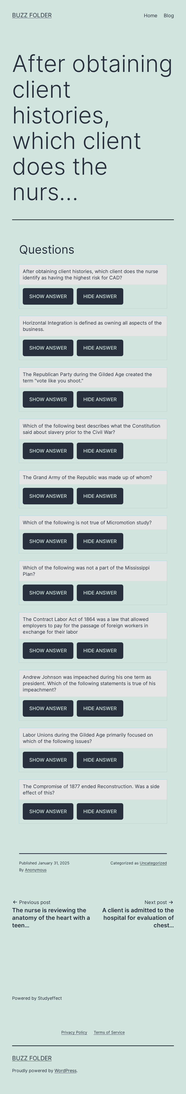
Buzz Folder (32, 15)
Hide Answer (100, 296)
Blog (169, 15)
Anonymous (35, 869)
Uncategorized (153, 863)
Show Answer (48, 296)
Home (150, 15)
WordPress (65, 1070)
